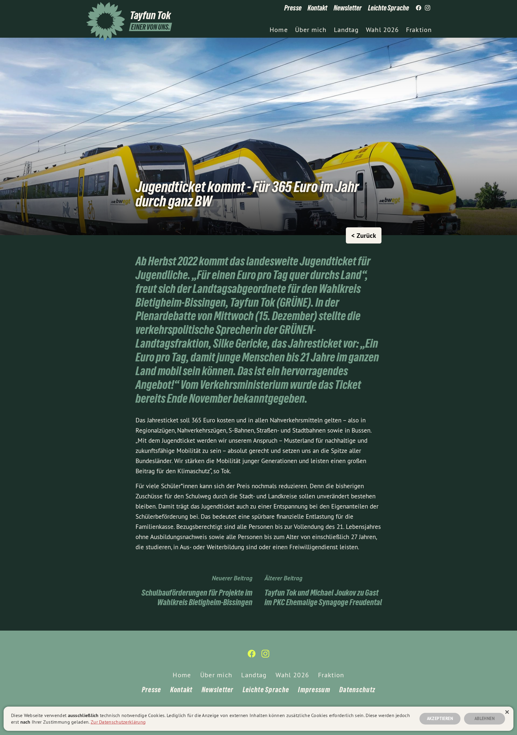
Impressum (314, 690)
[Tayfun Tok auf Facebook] (418, 8)
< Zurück (363, 235)
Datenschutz (357, 690)
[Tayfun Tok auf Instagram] (427, 8)
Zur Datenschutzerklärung (118, 722)
